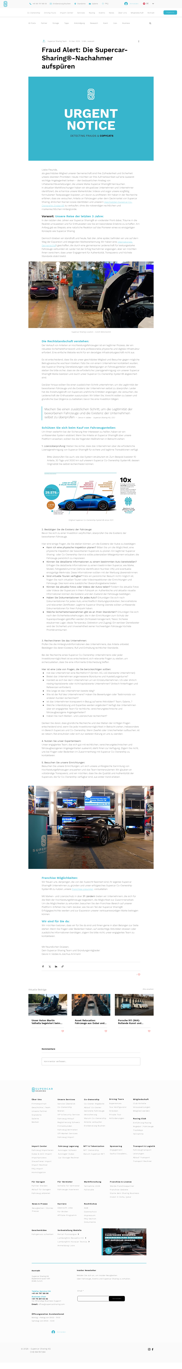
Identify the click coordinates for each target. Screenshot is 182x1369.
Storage (55, 23)
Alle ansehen (148, 989)
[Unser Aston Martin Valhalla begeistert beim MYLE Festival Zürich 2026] (47, 1005)
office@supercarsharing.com (52, 1304)
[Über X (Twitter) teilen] (49, 966)
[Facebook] (152, 1349)
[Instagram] (149, 1349)
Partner (44, 23)
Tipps (66, 23)
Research (94, 23)
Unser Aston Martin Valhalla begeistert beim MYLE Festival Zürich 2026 (47, 1022)
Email (79, 1291)
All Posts (32, 23)
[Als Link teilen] (62, 966)
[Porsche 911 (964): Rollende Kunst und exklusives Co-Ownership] (134, 1005)
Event (105, 23)
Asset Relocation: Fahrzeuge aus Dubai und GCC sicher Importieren (89, 1022)
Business (126, 23)
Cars (115, 23)
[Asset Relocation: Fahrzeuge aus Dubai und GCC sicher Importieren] (91, 1005)
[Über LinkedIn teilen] (56, 966)
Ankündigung (79, 23)
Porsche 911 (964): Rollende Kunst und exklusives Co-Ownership (133, 1022)
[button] (150, 23)
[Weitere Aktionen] (138, 41)
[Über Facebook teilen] (43, 966)
